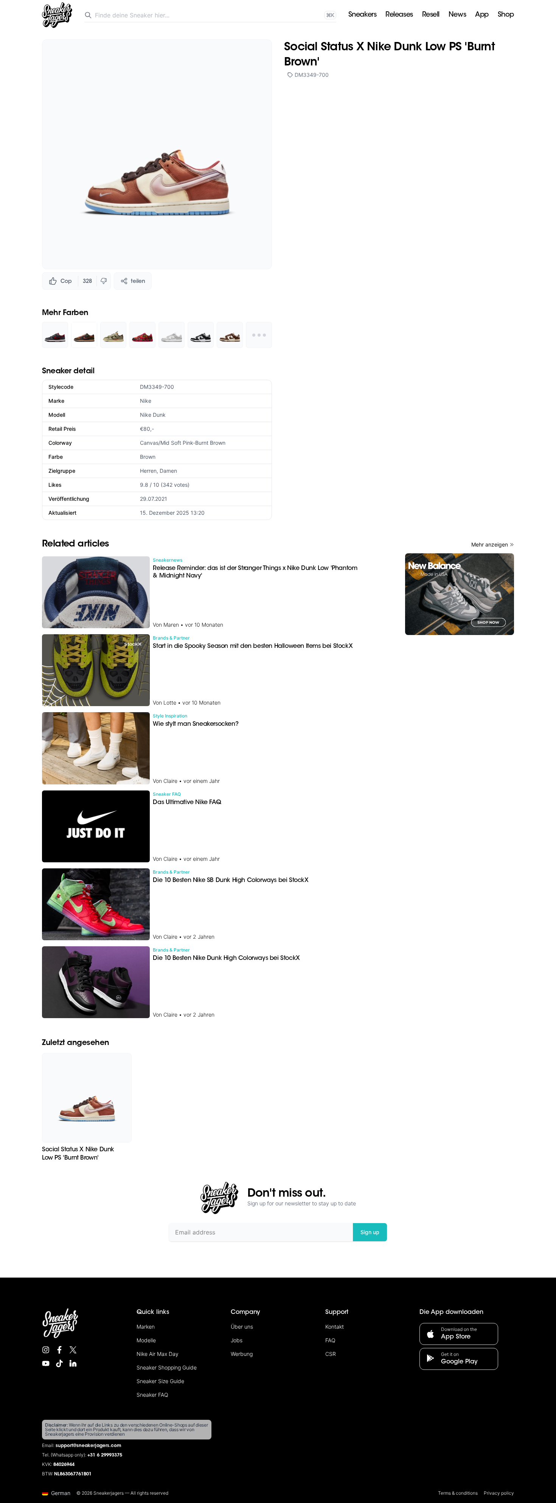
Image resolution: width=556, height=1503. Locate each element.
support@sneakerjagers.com (88, 1446)
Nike (145, 400)
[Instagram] (46, 1350)
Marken (146, 1326)
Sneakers (362, 15)
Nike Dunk (153, 414)
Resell (431, 15)
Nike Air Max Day (158, 1354)
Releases (399, 15)
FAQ (330, 1340)
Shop (506, 15)
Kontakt (334, 1326)
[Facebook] (59, 1350)
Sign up (369, 1232)
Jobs (236, 1340)
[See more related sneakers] (259, 335)
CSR (330, 1354)
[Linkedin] (73, 1363)
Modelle (146, 1340)
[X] (73, 1350)
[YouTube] (46, 1363)
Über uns (242, 1326)
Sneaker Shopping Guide (167, 1367)
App (482, 15)
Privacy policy (499, 1493)
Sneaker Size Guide (160, 1381)
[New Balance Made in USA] (459, 594)
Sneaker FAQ (152, 1394)
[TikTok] (59, 1363)
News (457, 15)
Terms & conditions (458, 1493)
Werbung (242, 1354)
